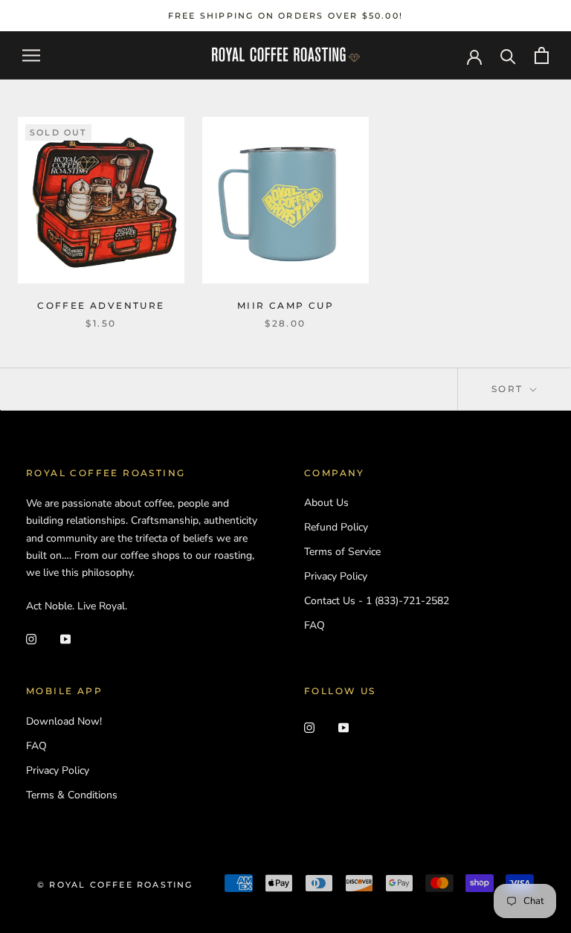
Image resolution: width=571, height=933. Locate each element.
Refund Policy (336, 527)
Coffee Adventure (100, 305)
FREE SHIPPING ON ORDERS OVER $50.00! (285, 15)
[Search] (508, 55)
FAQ (314, 625)
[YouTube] (65, 638)
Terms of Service (342, 552)
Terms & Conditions (71, 795)
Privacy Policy (335, 576)
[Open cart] (542, 55)
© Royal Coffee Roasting (115, 884)
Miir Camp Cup (285, 305)
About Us (326, 503)
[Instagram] (31, 638)
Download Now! (64, 721)
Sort (509, 388)
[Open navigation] (31, 55)
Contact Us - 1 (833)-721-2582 (376, 601)
